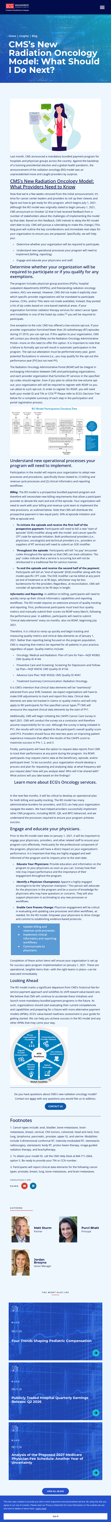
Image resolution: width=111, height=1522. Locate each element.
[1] (66, 313)
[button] (15, 1186)
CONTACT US (55, 1106)
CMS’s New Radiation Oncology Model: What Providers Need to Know (52, 184)
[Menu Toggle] (102, 7)
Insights (24, 36)
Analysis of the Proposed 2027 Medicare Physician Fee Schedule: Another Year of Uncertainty (47, 1459)
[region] (55, 1509)
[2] (55, 393)
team (33, 1098)
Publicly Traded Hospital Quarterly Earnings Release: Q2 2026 (50, 1400)
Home (12, 36)
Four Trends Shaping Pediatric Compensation (52, 1341)
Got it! (55, 1516)
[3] (78, 704)
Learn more (41, 1508)
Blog (34, 36)
